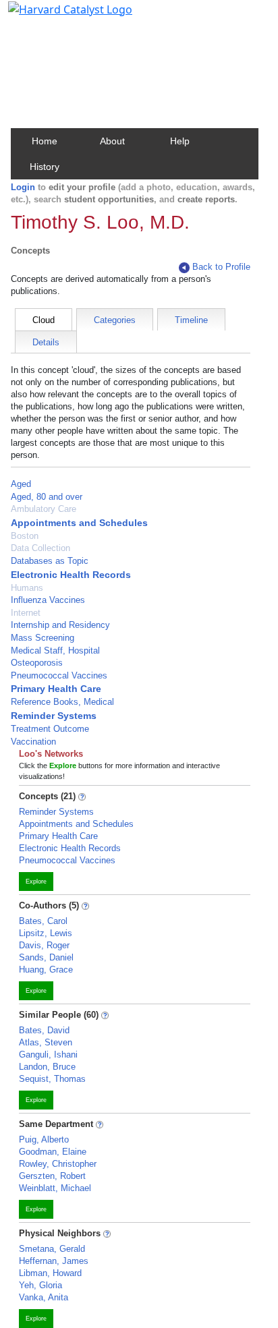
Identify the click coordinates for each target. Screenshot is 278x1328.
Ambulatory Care (43, 509)
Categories (115, 320)
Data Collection (40, 548)
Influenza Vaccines (48, 600)
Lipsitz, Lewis (45, 933)
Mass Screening (42, 638)
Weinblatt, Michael (55, 1188)
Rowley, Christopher (57, 1164)
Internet (25, 613)
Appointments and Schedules (79, 522)
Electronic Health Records (71, 574)
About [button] (112, 141)
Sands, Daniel (46, 957)
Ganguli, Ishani (48, 1054)
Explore (36, 881)
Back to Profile (221, 267)
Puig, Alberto (44, 1139)
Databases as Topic (49, 561)
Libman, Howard (50, 1273)
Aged (21, 484)
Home (44, 141)
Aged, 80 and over (46, 497)
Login (23, 187)
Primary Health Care (56, 688)
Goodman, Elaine (52, 1152)
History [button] (44, 166)
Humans (27, 588)
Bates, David (44, 1030)
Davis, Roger (44, 945)
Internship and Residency (60, 625)
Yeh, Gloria (40, 1285)
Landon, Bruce (47, 1067)
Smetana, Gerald (52, 1249)
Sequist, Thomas (52, 1079)
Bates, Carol (43, 921)
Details (45, 342)
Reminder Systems (53, 715)
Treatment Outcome (50, 729)
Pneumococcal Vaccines (59, 675)
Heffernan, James (53, 1261)
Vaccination (33, 742)
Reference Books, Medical (62, 702)
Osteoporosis (37, 663)
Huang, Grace (46, 969)
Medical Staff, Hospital (55, 650)
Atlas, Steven (45, 1042)
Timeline (191, 320)
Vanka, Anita (43, 1297)
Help (180, 141)
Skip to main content (56, 16)
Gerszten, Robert (52, 1176)
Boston (24, 536)
